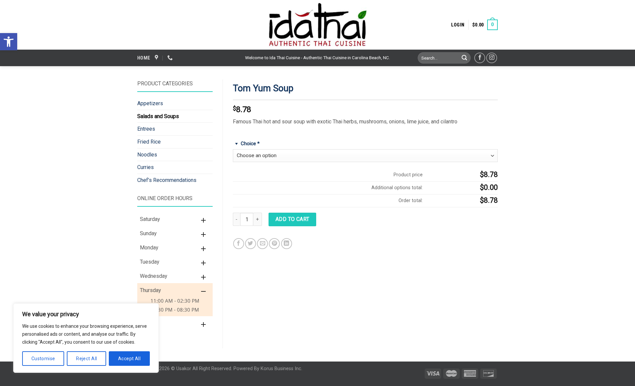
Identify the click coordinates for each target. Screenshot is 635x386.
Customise (43, 358)
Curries (145, 167)
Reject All (86, 358)
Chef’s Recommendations (166, 180)
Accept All (129, 358)
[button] (8, 41)
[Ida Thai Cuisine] (317, 25)
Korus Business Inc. (281, 368)
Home (143, 58)
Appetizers (150, 103)
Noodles (147, 154)
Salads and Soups (158, 116)
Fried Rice (149, 142)
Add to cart (292, 219)
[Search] (464, 58)
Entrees (146, 129)
